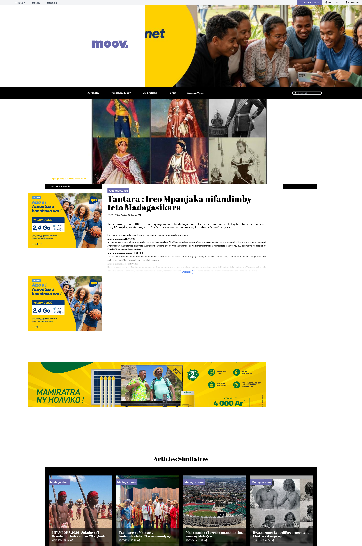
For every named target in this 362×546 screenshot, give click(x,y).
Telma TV (20, 2)
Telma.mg (52, 2)
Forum (172, 92)
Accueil (54, 186)
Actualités (93, 92)
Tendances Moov (121, 92)
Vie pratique (150, 92)
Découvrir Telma (195, 93)
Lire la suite (187, 272)
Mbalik (36, 2)
